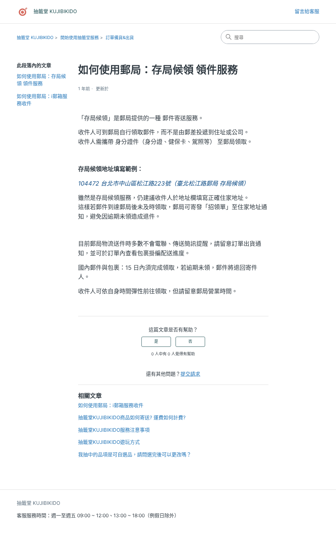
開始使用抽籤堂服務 (79, 37)
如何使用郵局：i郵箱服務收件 (42, 100)
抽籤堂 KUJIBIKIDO (35, 37)
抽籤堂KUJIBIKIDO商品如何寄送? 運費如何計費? (132, 417)
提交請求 (190, 374)
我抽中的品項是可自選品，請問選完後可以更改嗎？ (134, 454)
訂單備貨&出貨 (120, 37)
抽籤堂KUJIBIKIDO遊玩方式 (109, 442)
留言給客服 (307, 11)
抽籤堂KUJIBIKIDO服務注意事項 (114, 430)
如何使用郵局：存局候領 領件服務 (41, 80)
